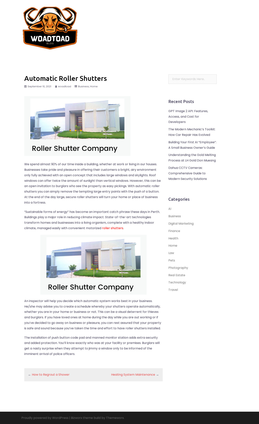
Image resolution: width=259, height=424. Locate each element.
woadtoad (64, 86)
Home (154, 29)
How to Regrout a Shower (51, 374)
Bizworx (76, 418)
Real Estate (170, 25)
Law (185, 25)
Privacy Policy (172, 29)
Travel (139, 25)
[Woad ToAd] (50, 27)
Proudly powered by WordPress (44, 418)
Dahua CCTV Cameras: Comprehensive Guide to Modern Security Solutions (187, 173)
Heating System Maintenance (133, 374)
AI (169, 209)
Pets (216, 25)
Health (228, 25)
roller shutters (112, 228)
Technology (200, 25)
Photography (178, 268)
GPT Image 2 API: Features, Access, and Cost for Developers (188, 116)
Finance (153, 25)
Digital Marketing (181, 223)
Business (140, 29)
